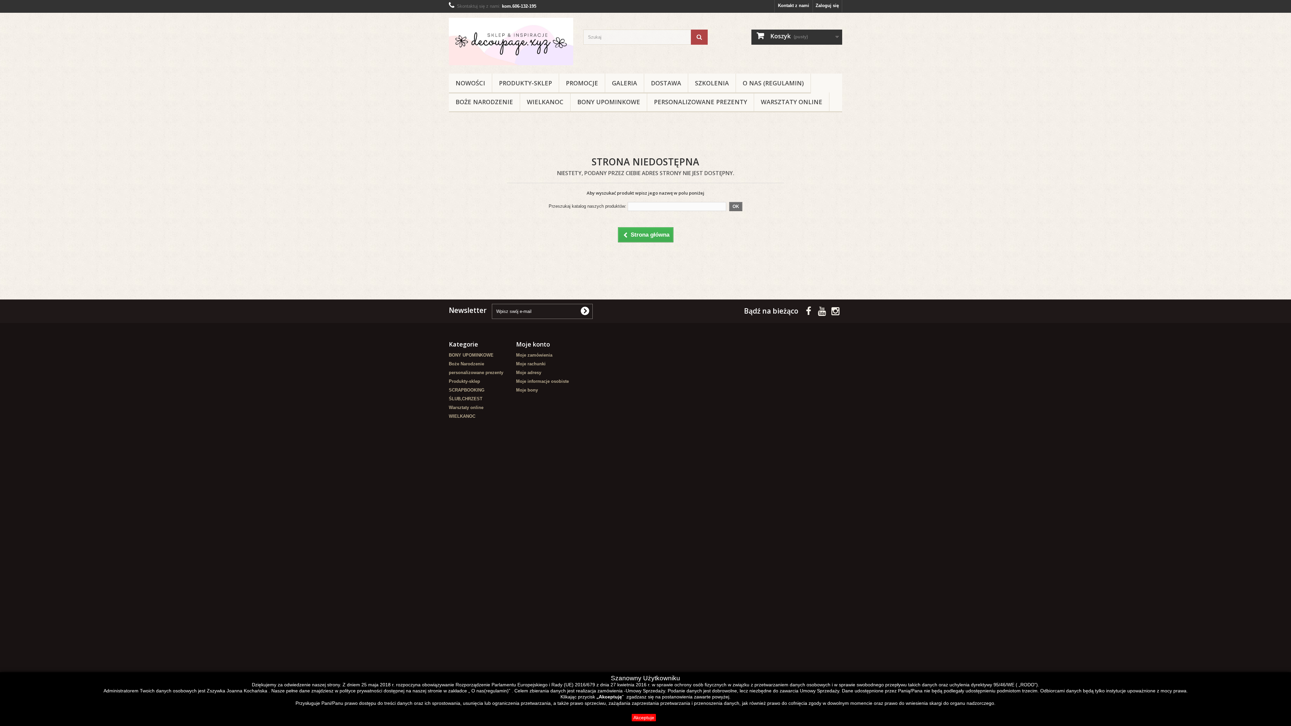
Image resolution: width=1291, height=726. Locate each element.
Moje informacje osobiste (542, 381)
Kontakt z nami (793, 5)
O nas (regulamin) (773, 83)
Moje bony (527, 390)
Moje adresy (528, 372)
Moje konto (533, 344)
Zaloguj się (827, 5)
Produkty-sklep (525, 83)
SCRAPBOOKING (466, 390)
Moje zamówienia (534, 355)
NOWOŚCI (470, 83)
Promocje (582, 83)
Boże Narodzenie (484, 102)
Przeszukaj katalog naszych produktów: (587, 206)
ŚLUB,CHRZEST (465, 398)
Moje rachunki (531, 363)
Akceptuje (643, 717)
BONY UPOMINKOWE (608, 102)
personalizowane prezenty (700, 102)
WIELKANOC (545, 102)
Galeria (624, 83)
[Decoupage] (511, 41)
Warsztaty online (791, 102)
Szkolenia (712, 83)
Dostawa (666, 83)
